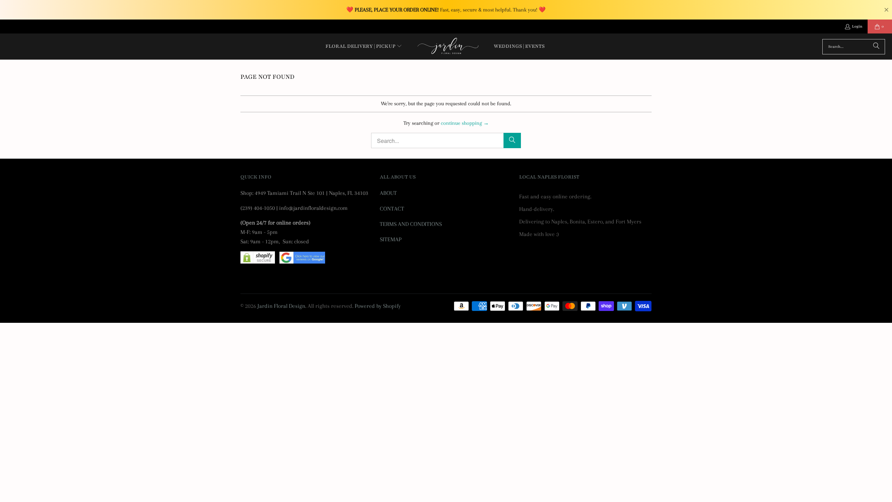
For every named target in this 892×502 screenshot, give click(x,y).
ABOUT (388, 193)
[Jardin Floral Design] (448, 46)
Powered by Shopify (378, 306)
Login (857, 26)
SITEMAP (390, 239)
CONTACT (392, 208)
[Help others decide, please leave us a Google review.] (302, 261)
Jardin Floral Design (281, 306)
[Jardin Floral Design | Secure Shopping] (257, 261)
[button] (363, 47)
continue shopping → (465, 123)
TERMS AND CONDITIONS (411, 224)
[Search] (876, 46)
